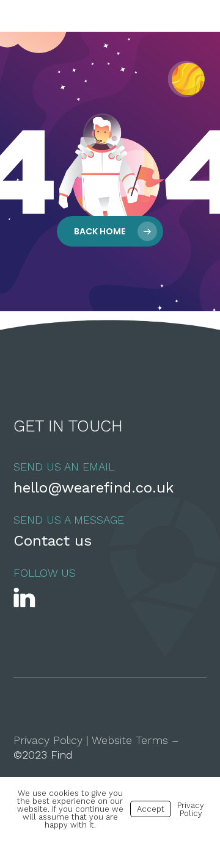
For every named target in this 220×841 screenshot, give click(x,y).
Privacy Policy (47, 740)
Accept (150, 809)
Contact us (52, 540)
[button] (196, 16)
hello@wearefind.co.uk (93, 487)
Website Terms (130, 740)
